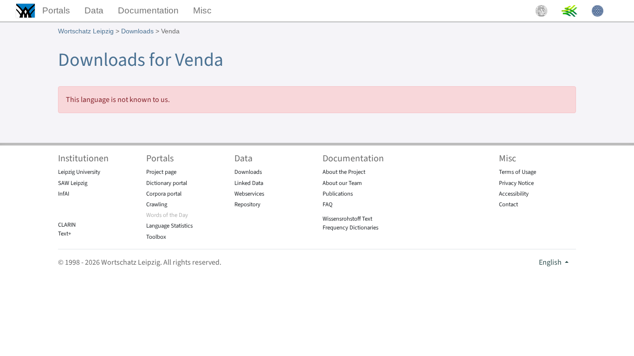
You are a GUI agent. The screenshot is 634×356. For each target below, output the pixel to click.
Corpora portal (163, 194)
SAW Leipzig (72, 183)
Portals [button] (56, 10)
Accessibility (514, 194)
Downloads (137, 31)
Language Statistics (169, 226)
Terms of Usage (517, 172)
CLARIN (67, 225)
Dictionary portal (166, 183)
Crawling (156, 204)
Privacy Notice (516, 183)
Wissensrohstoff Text (347, 219)
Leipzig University (79, 172)
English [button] (551, 262)
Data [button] (94, 10)
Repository (247, 204)
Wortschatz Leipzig (86, 31)
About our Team (342, 183)
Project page (161, 172)
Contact (508, 204)
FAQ (328, 204)
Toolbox (156, 237)
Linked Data (248, 183)
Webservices (249, 194)
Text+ (64, 233)
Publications (338, 194)
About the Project (344, 172)
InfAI (63, 194)
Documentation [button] (148, 10)
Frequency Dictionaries (350, 227)
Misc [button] (202, 10)
